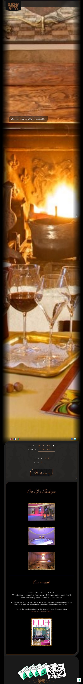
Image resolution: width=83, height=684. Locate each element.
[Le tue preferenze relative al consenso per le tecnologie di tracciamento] (79, 680)
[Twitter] (75, 439)
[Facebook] (72, 439)
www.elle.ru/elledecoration (41, 611)
